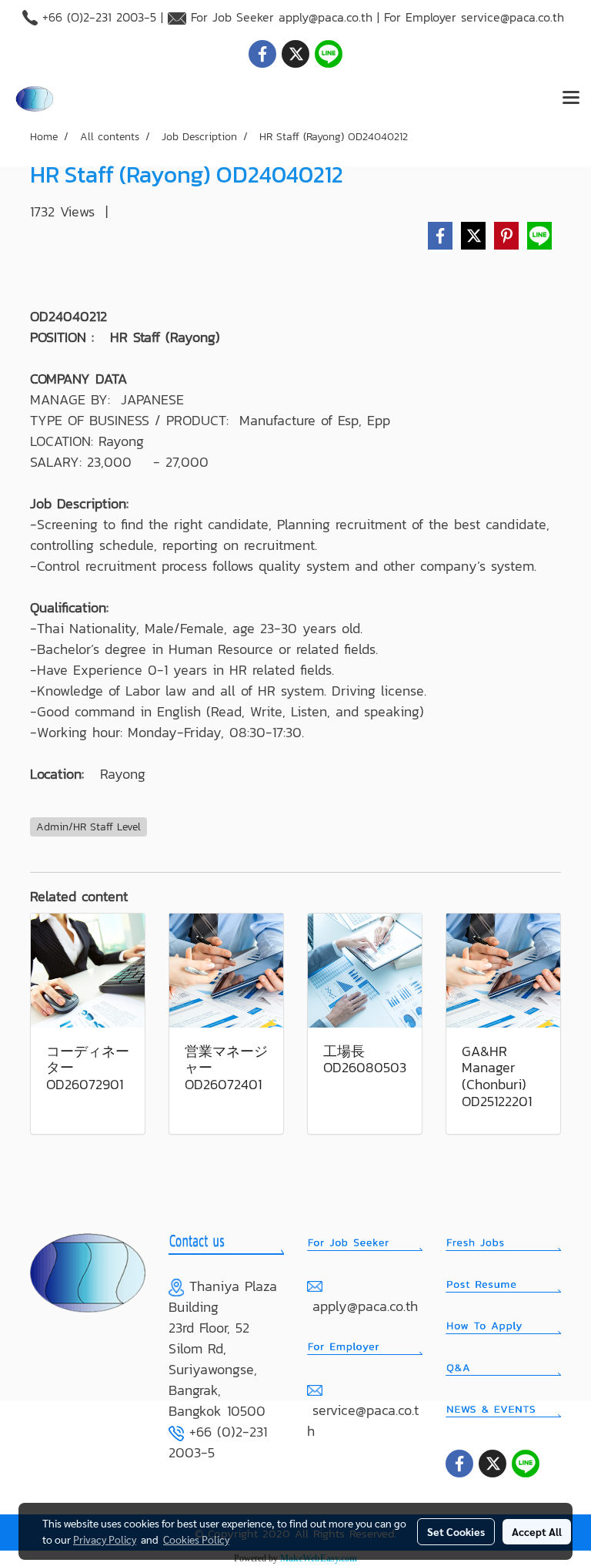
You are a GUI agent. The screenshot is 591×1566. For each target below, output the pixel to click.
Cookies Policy (196, 1539)
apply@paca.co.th (325, 17)
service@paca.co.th (512, 17)
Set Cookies (456, 1531)
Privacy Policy (104, 1539)
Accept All (537, 1531)
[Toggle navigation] (571, 99)
